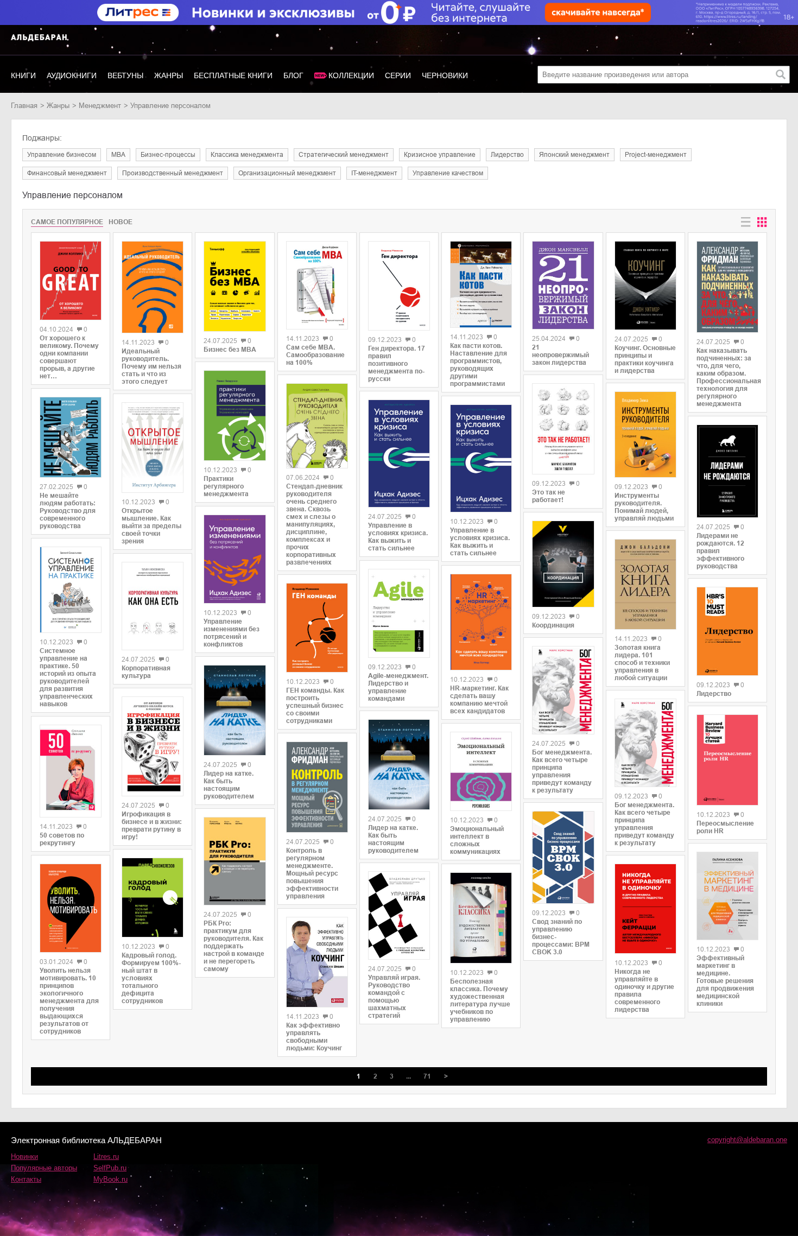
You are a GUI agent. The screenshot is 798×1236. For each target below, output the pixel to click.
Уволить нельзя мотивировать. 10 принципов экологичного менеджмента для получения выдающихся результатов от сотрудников (69, 1001)
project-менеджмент (656, 155)
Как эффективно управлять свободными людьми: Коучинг (314, 1037)
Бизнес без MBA (230, 349)
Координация (553, 625)
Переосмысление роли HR (725, 827)
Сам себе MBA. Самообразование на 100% (315, 355)
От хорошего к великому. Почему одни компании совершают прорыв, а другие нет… (69, 357)
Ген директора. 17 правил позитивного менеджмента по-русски (396, 364)
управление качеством (448, 173)
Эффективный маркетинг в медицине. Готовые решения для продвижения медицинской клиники (725, 980)
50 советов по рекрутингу (62, 839)
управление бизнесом (61, 155)
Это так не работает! (548, 496)
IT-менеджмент (374, 173)
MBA (118, 155)
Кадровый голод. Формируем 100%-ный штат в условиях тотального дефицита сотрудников (151, 978)
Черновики (445, 75)
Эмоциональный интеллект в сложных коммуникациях (477, 840)
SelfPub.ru (109, 1168)
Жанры (168, 75)
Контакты (26, 1179)
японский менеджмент (574, 155)
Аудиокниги (72, 75)
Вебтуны (125, 75)
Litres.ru (106, 1156)
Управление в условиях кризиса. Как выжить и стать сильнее (398, 537)
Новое (120, 222)
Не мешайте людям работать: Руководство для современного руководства (68, 511)
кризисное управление (440, 155)
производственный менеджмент (172, 173)
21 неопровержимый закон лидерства (560, 355)
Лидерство (713, 694)
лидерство (507, 155)
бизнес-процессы (168, 155)
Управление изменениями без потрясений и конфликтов (231, 633)
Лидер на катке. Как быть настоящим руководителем (229, 785)
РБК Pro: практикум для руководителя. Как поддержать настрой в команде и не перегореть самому (234, 946)
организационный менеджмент (287, 173)
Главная (24, 106)
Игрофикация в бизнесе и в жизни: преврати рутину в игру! (152, 825)
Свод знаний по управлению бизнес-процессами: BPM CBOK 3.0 (561, 937)
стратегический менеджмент (344, 155)
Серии (398, 75)
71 (427, 1076)
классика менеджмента (247, 155)
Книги (23, 75)
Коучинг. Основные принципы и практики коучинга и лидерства (645, 359)
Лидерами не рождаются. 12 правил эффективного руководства (720, 551)
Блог (293, 75)
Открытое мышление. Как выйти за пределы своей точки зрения (151, 526)
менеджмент (100, 106)
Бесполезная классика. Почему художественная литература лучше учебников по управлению (480, 1000)
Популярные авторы (44, 1168)
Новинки (24, 1156)
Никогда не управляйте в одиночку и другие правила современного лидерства (644, 990)
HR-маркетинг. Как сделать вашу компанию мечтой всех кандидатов (479, 699)
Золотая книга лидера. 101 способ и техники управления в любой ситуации (642, 663)
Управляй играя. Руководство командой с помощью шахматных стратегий (394, 996)
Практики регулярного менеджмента (226, 486)
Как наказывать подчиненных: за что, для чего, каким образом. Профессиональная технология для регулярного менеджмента (727, 377)
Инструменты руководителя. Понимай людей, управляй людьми (644, 507)
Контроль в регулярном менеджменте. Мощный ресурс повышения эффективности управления (312, 873)
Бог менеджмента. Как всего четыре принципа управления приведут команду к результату (562, 771)
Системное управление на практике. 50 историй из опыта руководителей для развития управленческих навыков (68, 677)
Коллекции (351, 75)
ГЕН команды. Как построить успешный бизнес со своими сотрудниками (315, 706)
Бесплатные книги (233, 75)
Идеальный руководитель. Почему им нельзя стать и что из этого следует (151, 366)
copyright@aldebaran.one (747, 1140)
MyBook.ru (110, 1179)
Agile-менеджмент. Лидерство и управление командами (398, 687)
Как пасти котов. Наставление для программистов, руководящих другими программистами (478, 365)
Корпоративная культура (146, 672)
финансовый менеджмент (67, 173)
